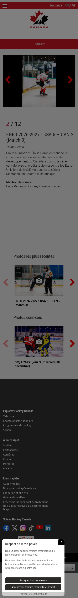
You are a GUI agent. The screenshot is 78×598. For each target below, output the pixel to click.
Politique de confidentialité (33, 594)
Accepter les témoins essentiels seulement (33, 587)
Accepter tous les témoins (33, 580)
